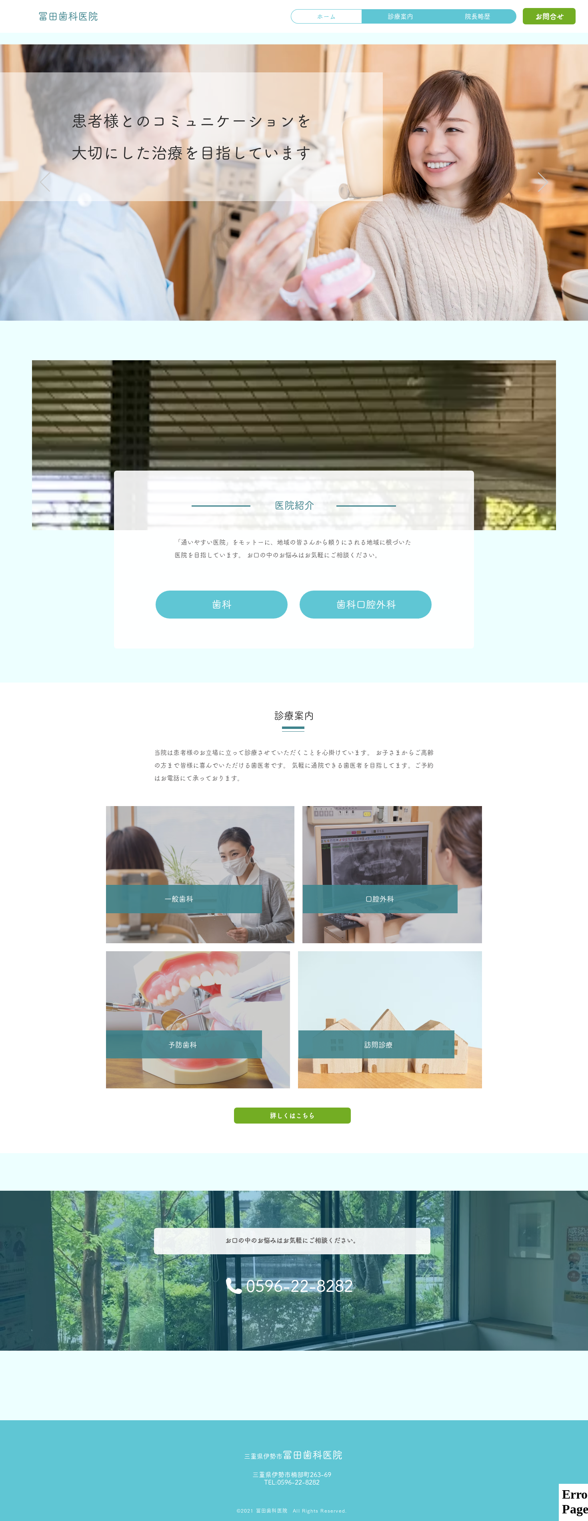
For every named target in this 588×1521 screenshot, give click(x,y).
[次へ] (543, 182)
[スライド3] (294, 300)
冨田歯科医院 (293, 1455)
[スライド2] (287, 300)
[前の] (45, 182)
